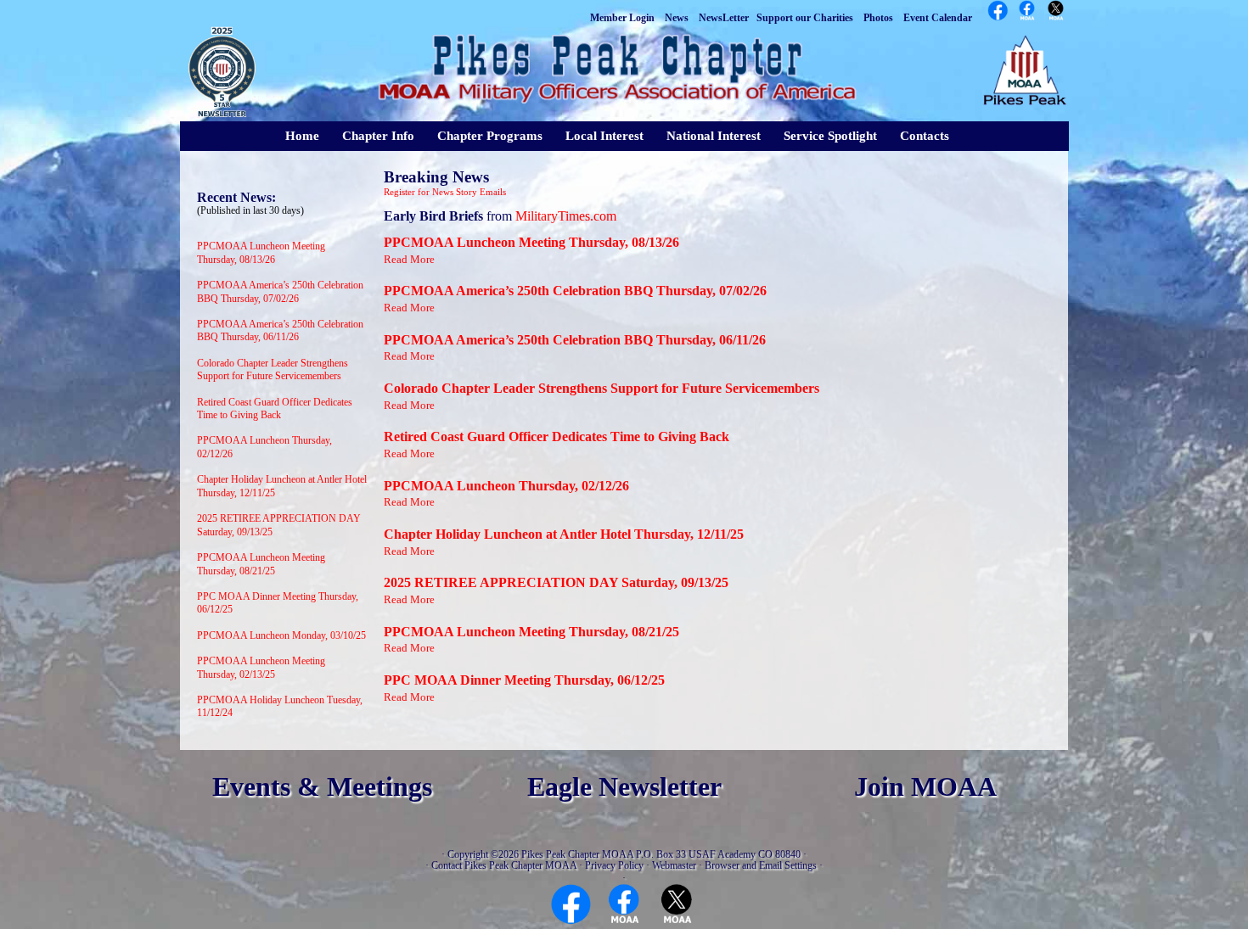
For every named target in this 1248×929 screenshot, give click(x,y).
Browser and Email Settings (761, 865)
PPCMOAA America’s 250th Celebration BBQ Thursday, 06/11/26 (280, 331)
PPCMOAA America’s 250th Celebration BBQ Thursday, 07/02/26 (280, 292)
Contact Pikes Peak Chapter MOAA (503, 865)
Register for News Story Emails (445, 192)
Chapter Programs (489, 136)
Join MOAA (925, 787)
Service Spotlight (830, 136)
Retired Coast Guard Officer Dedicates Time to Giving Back (274, 409)
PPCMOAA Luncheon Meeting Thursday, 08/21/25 (261, 564)
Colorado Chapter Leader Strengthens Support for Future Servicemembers (272, 370)
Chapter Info (378, 136)
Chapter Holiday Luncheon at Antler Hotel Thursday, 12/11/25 (564, 534)
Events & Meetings (322, 787)
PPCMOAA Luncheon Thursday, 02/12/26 (506, 485)
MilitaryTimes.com (565, 216)
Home (302, 136)
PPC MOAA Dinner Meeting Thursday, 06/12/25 (524, 680)
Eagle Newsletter (624, 787)
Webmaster (674, 865)
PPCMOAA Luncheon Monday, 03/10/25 (281, 635)
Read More (409, 259)
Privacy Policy (614, 865)
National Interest (713, 136)
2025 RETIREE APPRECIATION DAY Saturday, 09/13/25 (556, 582)
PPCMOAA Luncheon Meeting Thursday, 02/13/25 (261, 667)
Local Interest (604, 136)
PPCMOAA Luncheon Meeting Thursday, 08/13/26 (261, 253)
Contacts (924, 136)
